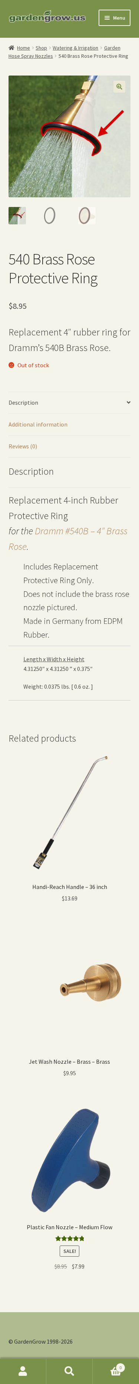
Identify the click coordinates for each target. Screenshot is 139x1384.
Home (23, 47)
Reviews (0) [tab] (23, 446)
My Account (23, 1371)
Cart (107, 1365)
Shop (41, 47)
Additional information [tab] (38, 424)
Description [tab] (23, 402)
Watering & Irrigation (75, 47)
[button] (119, 87)
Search (69, 1371)
